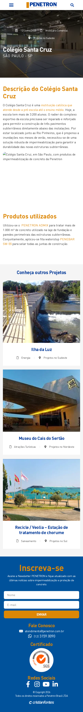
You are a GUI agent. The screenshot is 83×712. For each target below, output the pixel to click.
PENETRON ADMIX (34, 225)
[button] (11, 5)
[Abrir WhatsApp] (73, 702)
